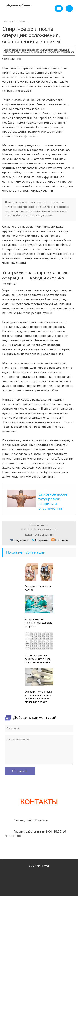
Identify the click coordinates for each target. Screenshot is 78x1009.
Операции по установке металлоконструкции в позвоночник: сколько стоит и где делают (38, 697)
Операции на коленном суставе (38, 588)
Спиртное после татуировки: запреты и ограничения (52, 501)
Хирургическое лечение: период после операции (38, 623)
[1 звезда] (22, 529)
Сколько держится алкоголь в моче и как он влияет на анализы (38, 659)
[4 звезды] (32, 529)
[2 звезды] (25, 529)
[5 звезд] (35, 529)
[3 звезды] (28, 529)
